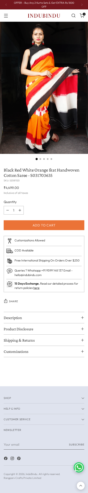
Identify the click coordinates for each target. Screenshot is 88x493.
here (36, 288)
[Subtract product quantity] (7, 210)
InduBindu (31, 474)
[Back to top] (81, 486)
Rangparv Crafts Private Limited (22, 477)
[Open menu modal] (6, 15)
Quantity (10, 202)
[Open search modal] (73, 15)
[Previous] (6, 4)
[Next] (81, 4)
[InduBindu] (44, 15)
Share (13, 301)
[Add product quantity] (20, 210)
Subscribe (76, 444)
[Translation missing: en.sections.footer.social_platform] (6, 459)
